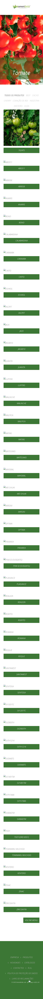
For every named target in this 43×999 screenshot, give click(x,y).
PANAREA (21, 547)
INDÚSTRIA (34, 100)
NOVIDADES (15, 962)
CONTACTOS (18, 968)
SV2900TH (21, 728)
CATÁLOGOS (29, 962)
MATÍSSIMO (22, 457)
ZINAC (21, 891)
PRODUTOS (28, 957)
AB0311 (21, 168)
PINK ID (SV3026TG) (21, 566)
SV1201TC (21, 710)
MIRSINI (21, 511)
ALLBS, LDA (36, 982)
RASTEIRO (18, 106)
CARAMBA (21, 258)
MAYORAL (21, 475)
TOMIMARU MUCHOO (21, 855)
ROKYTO (21, 620)
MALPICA (21, 421)
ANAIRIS (21, 204)
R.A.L (30, 968)
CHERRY (7, 100)
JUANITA (21, 367)
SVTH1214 (21, 746)
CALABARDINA (22, 240)
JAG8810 (21, 349)
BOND (21, 222)
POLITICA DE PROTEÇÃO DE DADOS (22, 973)
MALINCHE (21, 403)
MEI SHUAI (21, 493)
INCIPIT (21, 313)
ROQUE (21, 656)
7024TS (21, 150)
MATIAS (21, 439)
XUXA (26, 106)
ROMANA (21, 638)
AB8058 (21, 186)
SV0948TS (21, 764)
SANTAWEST (21, 674)
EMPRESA (14, 957)
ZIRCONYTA (21, 909)
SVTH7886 (21, 801)
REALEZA (21, 602)
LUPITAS (21, 385)
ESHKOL (21, 294)
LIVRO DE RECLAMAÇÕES (22, 978)
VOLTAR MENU (31, 920)
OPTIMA (21, 529)
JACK (21, 331)
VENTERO (21, 873)
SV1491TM (21, 783)
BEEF (28, 95)
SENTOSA (21, 692)
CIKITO (21, 276)
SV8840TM (21, 819)
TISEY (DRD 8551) (21, 837)
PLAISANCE (21, 584)
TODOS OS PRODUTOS (14, 95)
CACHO (35, 95)
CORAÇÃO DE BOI (20, 100)
